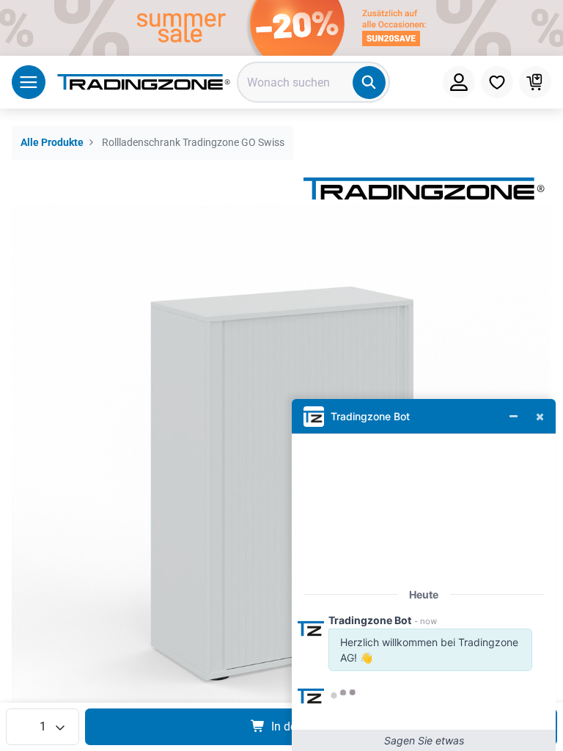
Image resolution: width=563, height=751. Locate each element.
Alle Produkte (52, 142)
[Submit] (369, 82)
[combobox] (313, 82)
